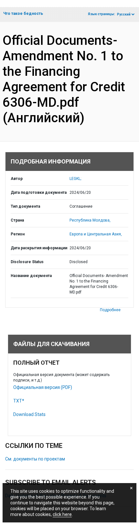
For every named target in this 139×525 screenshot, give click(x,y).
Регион (18, 234)
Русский (124, 14)
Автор (17, 178)
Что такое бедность (23, 13)
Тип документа (25, 206)
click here (62, 514)
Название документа (31, 275)
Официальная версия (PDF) (42, 387)
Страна (17, 220)
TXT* (18, 400)
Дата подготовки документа (39, 192)
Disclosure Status (27, 262)
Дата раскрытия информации (39, 248)
